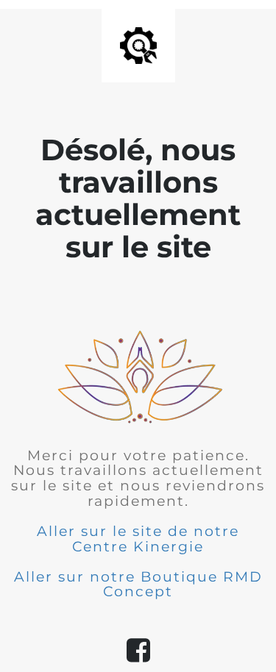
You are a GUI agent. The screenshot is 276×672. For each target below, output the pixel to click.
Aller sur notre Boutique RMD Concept (138, 584)
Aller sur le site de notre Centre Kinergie (138, 539)
